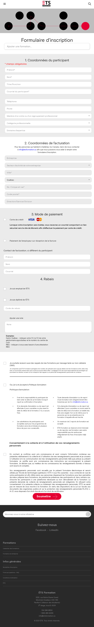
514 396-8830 (47, 610)
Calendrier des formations (11, 548)
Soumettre (44, 496)
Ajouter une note (16, 318)
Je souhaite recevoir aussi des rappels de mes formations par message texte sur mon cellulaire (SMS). (48, 364)
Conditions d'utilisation (10, 578)
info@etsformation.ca (27, 150)
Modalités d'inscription (10, 567)
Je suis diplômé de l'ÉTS (19, 300)
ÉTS (4, 583)
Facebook (41, 530)
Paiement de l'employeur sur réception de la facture (33, 241)
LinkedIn (53, 530)
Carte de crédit (17, 219)
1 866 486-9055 (47, 613)
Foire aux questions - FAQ (11, 572)
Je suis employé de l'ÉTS (19, 289)
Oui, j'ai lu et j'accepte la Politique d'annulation (28, 385)
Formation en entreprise (10, 554)
